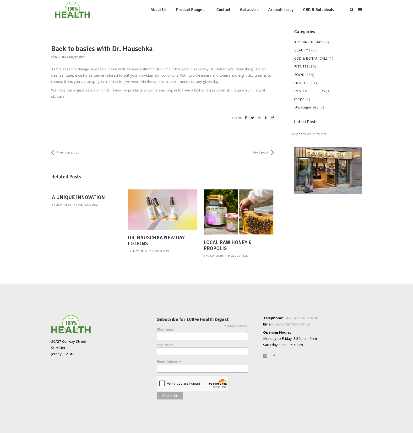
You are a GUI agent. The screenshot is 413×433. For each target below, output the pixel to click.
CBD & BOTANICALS (311, 58)
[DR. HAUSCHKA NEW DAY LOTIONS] (163, 209)
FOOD (299, 74)
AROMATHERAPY (308, 42)
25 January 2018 (62, 57)
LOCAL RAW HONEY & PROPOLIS (228, 245)
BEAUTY (80, 57)
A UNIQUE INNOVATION (78, 197)
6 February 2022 (87, 205)
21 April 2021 (160, 251)
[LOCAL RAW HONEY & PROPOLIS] (238, 211)
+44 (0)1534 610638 (301, 317)
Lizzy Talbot (64, 205)
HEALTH (301, 82)
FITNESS (301, 66)
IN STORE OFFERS (309, 90)
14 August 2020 (238, 256)
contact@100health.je (292, 324)
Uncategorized (306, 107)
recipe (299, 99)
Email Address (169, 361)
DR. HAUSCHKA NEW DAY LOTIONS (156, 240)
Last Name (165, 345)
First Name (165, 329)
